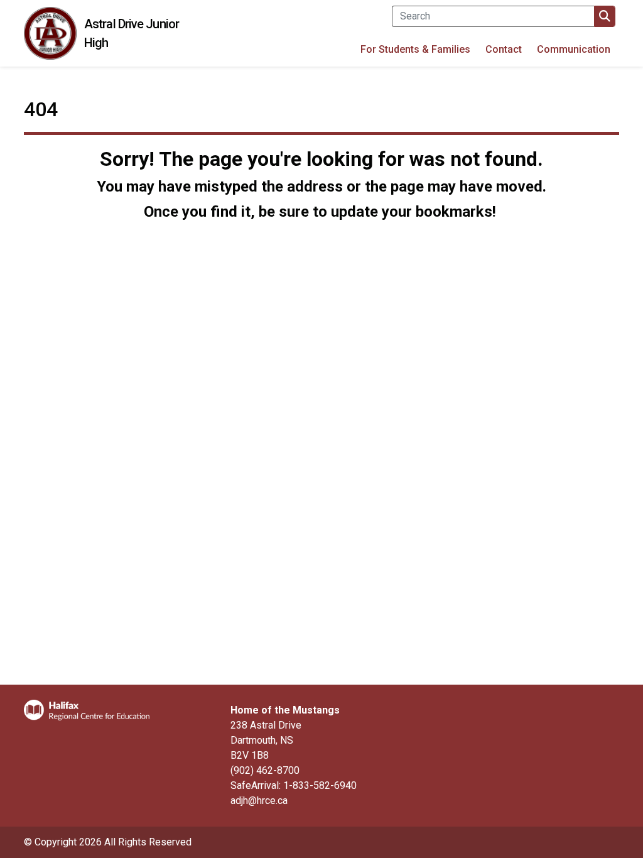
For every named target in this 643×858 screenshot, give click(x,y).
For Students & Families (415, 49)
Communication (573, 49)
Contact (503, 49)
